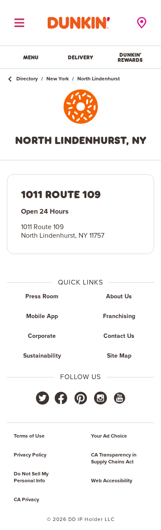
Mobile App (42, 316)
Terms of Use (29, 436)
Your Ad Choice (109, 436)
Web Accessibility (111, 481)
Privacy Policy (30, 455)
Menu (31, 57)
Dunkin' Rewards (130, 57)
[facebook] (61, 398)
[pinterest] (81, 398)
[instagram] (100, 398)
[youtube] (119, 398)
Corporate (42, 336)
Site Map (119, 356)
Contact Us (118, 336)
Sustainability (42, 356)
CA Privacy (26, 499)
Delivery (80, 57)
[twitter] (42, 398)
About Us (119, 297)
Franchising (119, 316)
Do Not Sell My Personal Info (31, 478)
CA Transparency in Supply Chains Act (114, 459)
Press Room (41, 297)
